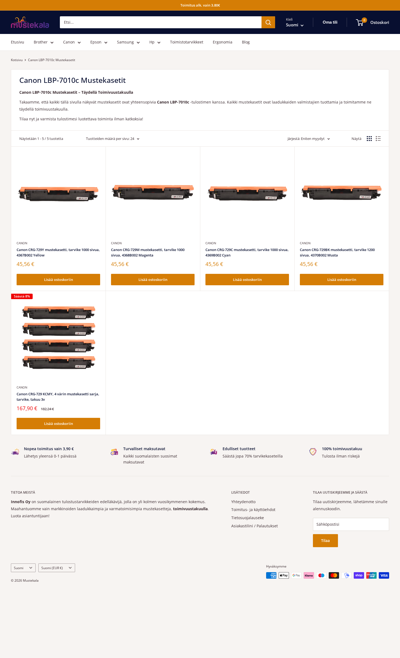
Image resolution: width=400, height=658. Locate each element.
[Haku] (268, 22)
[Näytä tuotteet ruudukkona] (369, 138)
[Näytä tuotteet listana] (378, 138)
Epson (95, 42)
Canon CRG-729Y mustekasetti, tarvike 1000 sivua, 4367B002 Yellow (58, 252)
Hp (152, 42)
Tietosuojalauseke (247, 517)
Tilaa (325, 540)
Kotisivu (17, 60)
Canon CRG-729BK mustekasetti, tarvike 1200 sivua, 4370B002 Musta (337, 252)
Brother (41, 42)
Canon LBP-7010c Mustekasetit (51, 60)
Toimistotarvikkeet (186, 42)
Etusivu (17, 42)
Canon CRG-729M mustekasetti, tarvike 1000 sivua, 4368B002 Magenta (147, 252)
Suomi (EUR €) (52, 568)
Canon (69, 42)
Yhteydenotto (243, 501)
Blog (246, 42)
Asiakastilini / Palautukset (254, 525)
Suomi (18, 568)
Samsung (125, 42)
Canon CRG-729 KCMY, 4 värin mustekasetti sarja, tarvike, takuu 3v (58, 396)
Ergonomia (222, 42)
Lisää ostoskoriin (58, 279)
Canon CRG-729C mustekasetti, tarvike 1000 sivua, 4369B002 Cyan (247, 252)
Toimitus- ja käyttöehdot (253, 509)
